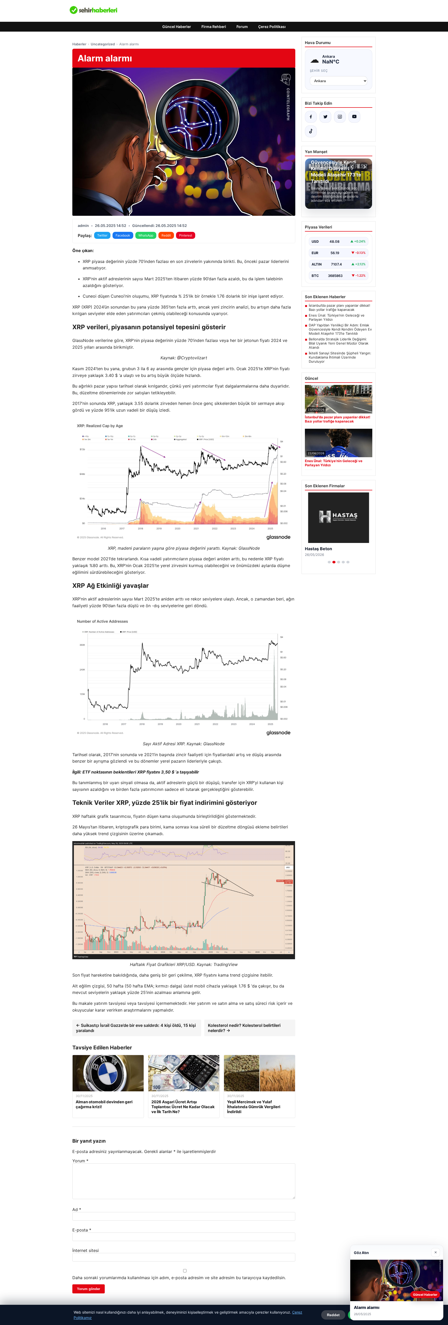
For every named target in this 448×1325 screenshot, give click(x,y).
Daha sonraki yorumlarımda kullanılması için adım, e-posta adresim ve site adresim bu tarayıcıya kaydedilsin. (179, 1277)
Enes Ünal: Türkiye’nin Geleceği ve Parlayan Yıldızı (337, 317)
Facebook (123, 235)
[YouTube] (354, 117)
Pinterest (185, 235)
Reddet (333, 1315)
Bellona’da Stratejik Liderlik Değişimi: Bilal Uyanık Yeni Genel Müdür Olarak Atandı (338, 343)
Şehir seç (319, 71)
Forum (242, 26)
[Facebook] (311, 117)
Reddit (166, 235)
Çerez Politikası (272, 26)
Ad (76, 1209)
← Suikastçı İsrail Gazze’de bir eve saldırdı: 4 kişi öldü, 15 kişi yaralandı (136, 1028)
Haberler (79, 44)
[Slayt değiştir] (329, 562)
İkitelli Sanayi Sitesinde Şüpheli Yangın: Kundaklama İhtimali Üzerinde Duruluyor (340, 357)
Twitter (102, 235)
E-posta (81, 1230)
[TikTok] (311, 131)
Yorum (80, 1160)
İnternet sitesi (85, 1250)
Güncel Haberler (176, 26)
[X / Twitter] (325, 117)
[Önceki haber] (352, 166)
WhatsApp (145, 235)
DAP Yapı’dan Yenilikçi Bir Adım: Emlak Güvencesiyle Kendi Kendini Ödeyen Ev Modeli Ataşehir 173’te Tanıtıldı (340, 329)
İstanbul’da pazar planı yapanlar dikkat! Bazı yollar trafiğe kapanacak (339, 307)
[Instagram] (340, 117)
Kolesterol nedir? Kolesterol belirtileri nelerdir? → (244, 1028)
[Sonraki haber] (363, 166)
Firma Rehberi (213, 26)
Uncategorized (103, 44)
